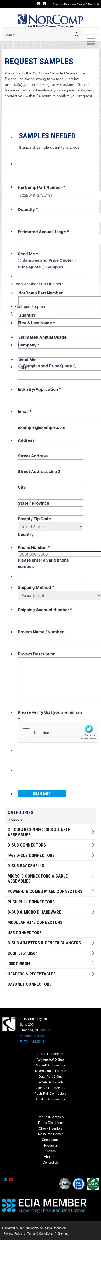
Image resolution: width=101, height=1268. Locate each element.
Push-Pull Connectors (50, 1094)
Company (29, 345)
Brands (57, 4)
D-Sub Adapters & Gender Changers (44, 943)
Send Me (28, 253)
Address (26, 440)
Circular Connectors (50, 1088)
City (22, 487)
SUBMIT (42, 793)
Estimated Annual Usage (43, 231)
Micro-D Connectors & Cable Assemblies (38, 878)
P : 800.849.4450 (32, 1036)
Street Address (33, 455)
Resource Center (74, 4)
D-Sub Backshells (26, 865)
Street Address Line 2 (39, 471)
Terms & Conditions (40, 1233)
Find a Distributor (50, 1123)
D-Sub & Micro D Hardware (34, 912)
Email (25, 411)
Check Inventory (50, 1128)
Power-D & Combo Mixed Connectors (45, 891)
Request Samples (50, 1117)
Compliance (51, 1140)
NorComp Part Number (41, 187)
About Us (93, 4)
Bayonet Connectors (30, 984)
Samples (54, 267)
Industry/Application (39, 389)
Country (26, 534)
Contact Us (51, 1162)
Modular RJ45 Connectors (35, 922)
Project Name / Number (41, 631)
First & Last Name (36, 322)
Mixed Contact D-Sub (50, 1071)
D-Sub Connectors (27, 845)
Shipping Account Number (45, 609)
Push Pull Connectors (31, 902)
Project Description (36, 654)
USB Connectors (25, 932)
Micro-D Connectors (50, 1065)
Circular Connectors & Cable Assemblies (39, 832)
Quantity (28, 209)
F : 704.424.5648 (32, 1041)
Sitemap (63, 1233)
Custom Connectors (50, 1099)
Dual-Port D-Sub (51, 1077)
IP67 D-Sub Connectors (31, 855)
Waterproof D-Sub (50, 1060)
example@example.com (41, 427)
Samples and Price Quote (47, 260)
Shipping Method (36, 587)
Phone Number (34, 547)
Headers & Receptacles (32, 974)
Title (24, 367)
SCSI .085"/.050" (22, 953)
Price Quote (30, 267)
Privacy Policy (13, 1233)
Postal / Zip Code (34, 518)
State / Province (33, 503)
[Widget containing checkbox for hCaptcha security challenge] (58, 732)
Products (50, 1145)
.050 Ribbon (19, 963)
